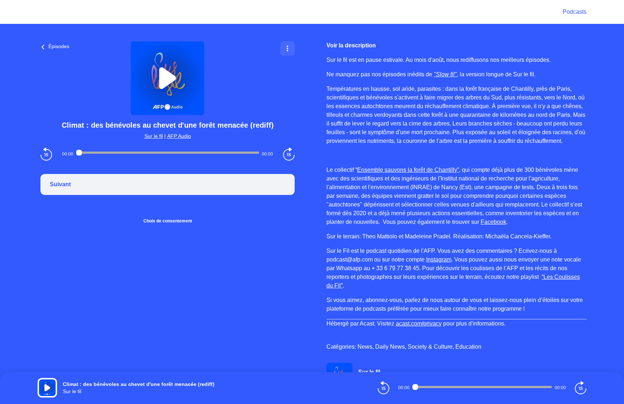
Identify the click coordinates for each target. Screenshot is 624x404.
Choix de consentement (167, 221)
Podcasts (574, 12)
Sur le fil (153, 136)
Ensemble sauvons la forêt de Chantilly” (408, 170)
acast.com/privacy (419, 323)
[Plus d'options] (287, 48)
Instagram (438, 259)
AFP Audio (179, 136)
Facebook (493, 222)
